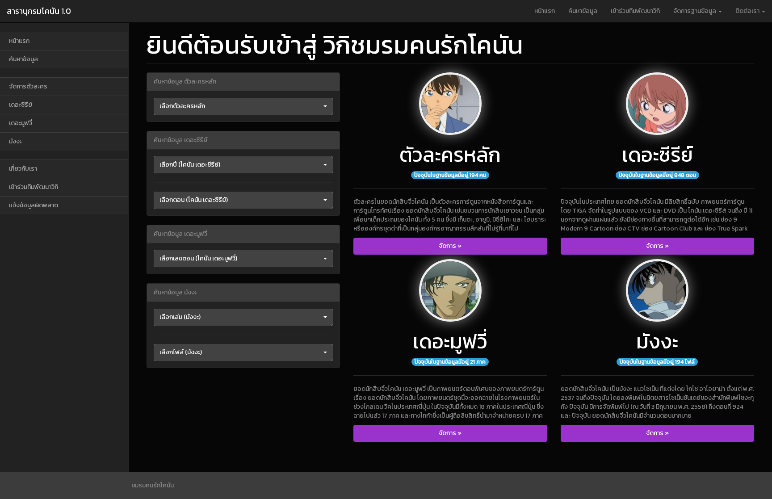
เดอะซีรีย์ (20, 104)
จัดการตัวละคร (28, 86)
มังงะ (15, 141)
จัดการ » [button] (450, 246)
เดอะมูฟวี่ (20, 123)
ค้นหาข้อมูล (582, 11)
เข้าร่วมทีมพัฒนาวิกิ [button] (635, 11)
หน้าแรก (544, 11)
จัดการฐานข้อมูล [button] (695, 11)
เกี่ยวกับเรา (23, 168)
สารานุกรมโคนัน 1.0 (39, 11)
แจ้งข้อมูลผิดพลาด (33, 205)
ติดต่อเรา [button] (748, 11)
